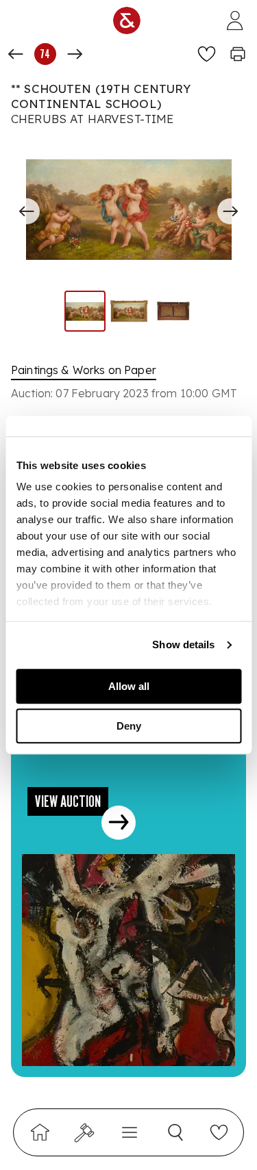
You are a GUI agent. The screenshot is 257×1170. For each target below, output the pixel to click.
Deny (129, 726)
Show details (183, 644)
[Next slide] (230, 211)
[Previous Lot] (15, 54)
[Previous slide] (27, 211)
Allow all (128, 686)
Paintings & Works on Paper (83, 370)
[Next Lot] (74, 54)
